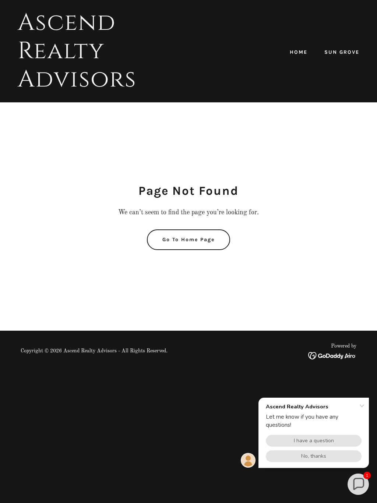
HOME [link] (298, 52)
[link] (100, 85)
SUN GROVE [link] (341, 52)
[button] (358, 484)
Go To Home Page (188, 239)
